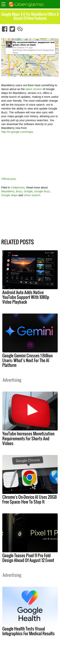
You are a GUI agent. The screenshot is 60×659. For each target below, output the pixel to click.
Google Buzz (42, 191)
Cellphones (18, 187)
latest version (34, 89)
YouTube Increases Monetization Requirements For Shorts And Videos (28, 438)
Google (28, 191)
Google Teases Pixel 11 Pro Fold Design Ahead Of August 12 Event (28, 557)
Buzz (19, 191)
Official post (8, 178)
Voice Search (32, 195)
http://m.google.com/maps (17, 131)
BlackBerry (7, 191)
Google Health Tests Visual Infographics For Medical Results (28, 631)
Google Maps (9, 195)
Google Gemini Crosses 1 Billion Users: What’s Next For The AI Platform (27, 360)
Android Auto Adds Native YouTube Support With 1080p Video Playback (25, 297)
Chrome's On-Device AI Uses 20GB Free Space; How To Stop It (29, 499)
